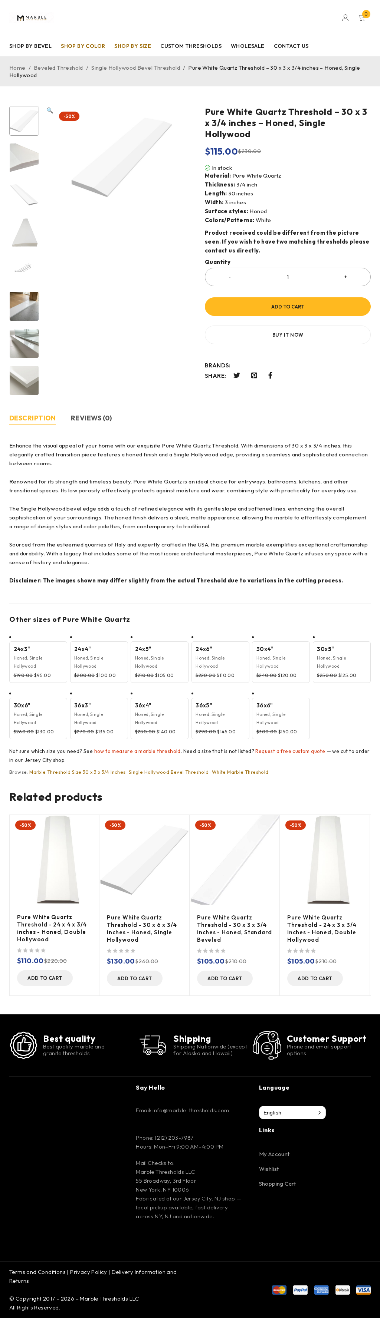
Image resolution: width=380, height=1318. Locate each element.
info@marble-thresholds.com (191, 1110)
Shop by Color (83, 46)
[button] (49, 250)
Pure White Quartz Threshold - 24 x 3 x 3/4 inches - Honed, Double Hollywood (322, 928)
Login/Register (345, 18)
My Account (274, 1153)
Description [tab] (32, 418)
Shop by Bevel (30, 46)
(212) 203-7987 (174, 1137)
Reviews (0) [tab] (91, 418)
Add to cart (287, 307)
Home (17, 67)
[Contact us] (267, 1045)
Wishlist (269, 1168)
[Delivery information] (153, 1045)
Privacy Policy (88, 1271)
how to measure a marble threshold (137, 751)
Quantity (217, 262)
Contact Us (291, 46)
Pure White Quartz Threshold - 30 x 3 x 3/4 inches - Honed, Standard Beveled (234, 928)
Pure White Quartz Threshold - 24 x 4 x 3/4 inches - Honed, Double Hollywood (52, 928)
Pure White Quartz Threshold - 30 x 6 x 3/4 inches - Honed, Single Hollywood (142, 928)
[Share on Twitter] (236, 375)
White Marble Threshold (240, 772)
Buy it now (288, 335)
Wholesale (248, 46)
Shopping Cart (277, 1183)
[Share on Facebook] (270, 375)
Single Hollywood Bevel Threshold (135, 67)
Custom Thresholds (191, 46)
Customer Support (327, 1038)
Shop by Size (132, 46)
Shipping (192, 1038)
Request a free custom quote (290, 751)
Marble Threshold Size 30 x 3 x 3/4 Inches (77, 772)
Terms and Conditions (37, 1271)
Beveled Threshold (58, 67)
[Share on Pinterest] (254, 375)
